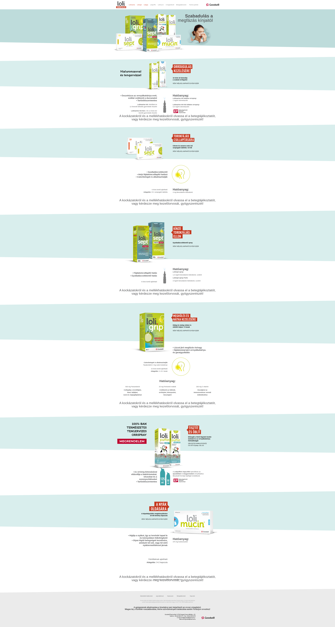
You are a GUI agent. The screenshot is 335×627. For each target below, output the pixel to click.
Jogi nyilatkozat (160, 596)
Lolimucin (161, 5)
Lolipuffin (153, 5)
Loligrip (146, 5)
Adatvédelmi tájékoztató (146, 596)
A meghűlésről (170, 5)
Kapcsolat (192, 596)
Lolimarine (132, 5)
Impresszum (170, 596)
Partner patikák (193, 5)
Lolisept (139, 5)
